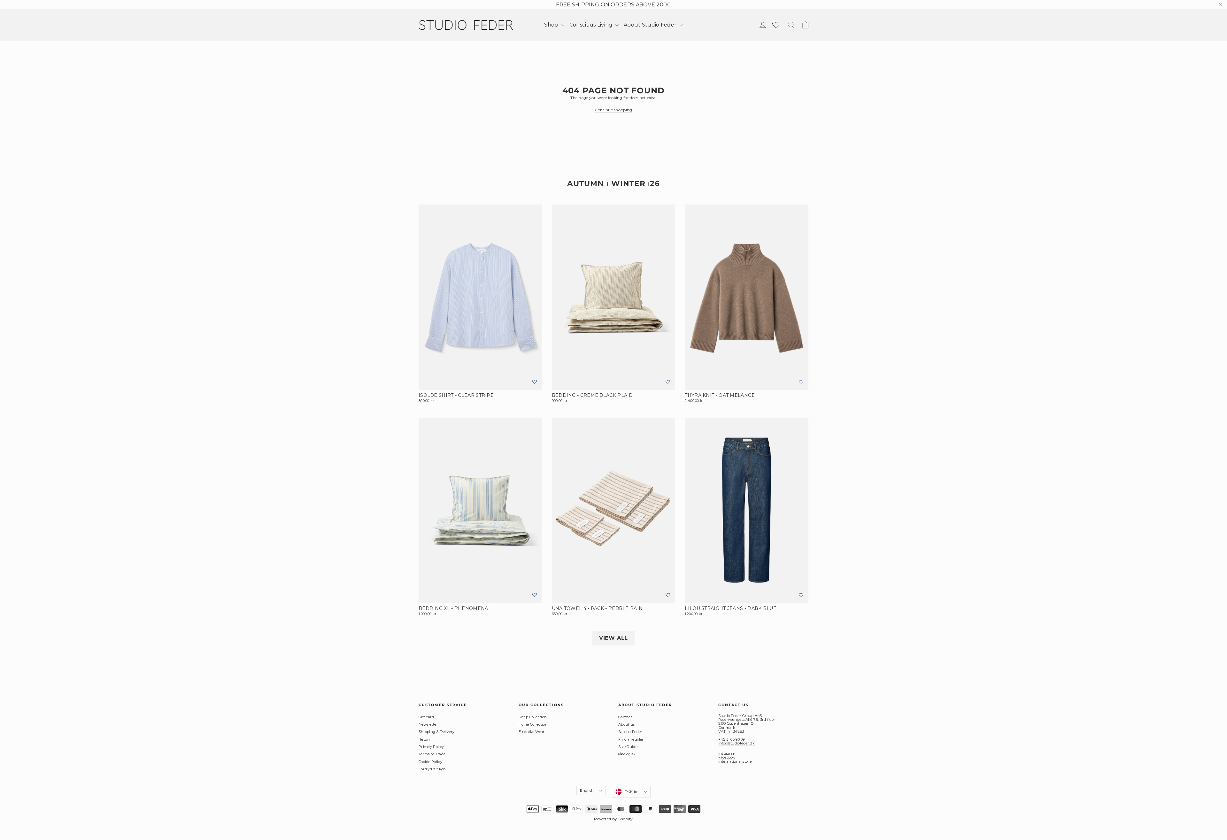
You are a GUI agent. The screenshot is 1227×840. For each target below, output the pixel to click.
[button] (534, 382)
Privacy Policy (431, 746)
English (587, 790)
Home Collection (533, 724)
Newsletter (428, 724)
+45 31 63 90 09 (731, 739)
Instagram (727, 753)
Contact (625, 717)
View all (613, 638)
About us (626, 724)
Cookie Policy (430, 761)
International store (735, 761)
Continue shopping (613, 109)
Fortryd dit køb (432, 769)
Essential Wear (532, 731)
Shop (551, 25)
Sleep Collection (533, 717)
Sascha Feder (630, 731)
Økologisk (627, 754)
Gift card (426, 717)
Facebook (726, 757)
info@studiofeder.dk (736, 743)
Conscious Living (591, 25)
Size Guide (627, 746)
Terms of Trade (432, 754)
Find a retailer (631, 739)
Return (425, 739)
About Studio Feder (651, 25)
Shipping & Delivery (437, 731)
